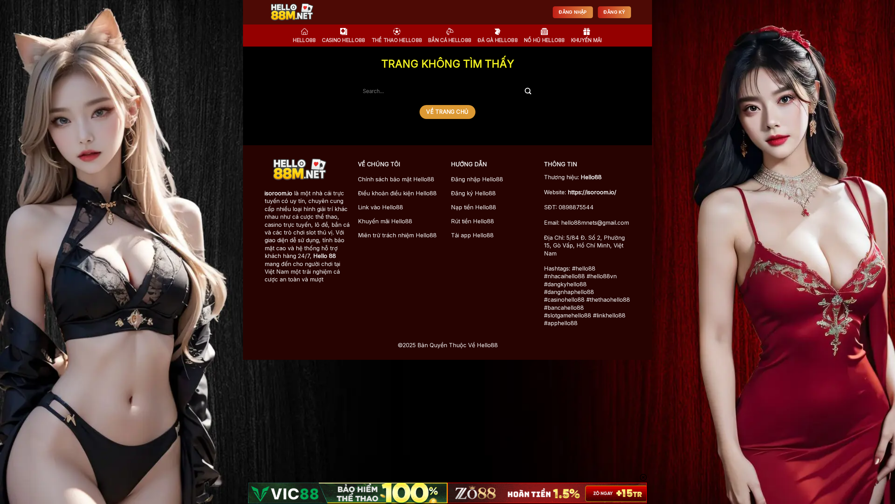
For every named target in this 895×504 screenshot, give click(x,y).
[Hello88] (299, 12)
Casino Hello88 (343, 40)
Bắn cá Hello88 (449, 40)
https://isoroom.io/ (592, 192)
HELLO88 (304, 40)
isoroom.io (278, 193)
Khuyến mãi (586, 40)
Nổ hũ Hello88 (544, 40)
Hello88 (591, 177)
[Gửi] (528, 91)
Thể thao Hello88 (397, 40)
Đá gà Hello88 (498, 40)
